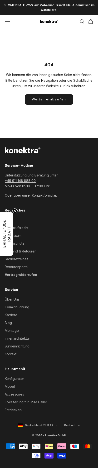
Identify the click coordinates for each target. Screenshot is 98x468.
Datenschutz (14, 243)
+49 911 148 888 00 (20, 181)
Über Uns (12, 299)
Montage (12, 330)
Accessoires (14, 394)
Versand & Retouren (20, 251)
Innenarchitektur (17, 338)
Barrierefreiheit (16, 259)
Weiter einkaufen (49, 99)
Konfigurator (14, 379)
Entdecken (13, 410)
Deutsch (72, 425)
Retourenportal (16, 267)
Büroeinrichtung (17, 346)
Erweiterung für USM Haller (26, 402)
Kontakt (10, 354)
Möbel (10, 386)
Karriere (11, 315)
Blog (8, 323)
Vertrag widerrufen (21, 275)
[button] (6, 234)
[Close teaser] (14, 210)
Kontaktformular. (44, 195)
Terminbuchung (17, 307)
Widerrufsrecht (16, 228)
